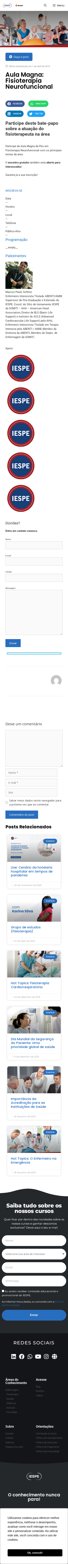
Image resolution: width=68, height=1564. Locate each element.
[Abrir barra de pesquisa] (45, 5)
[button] (15, 104)
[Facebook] (21, 1356)
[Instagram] (46, 1356)
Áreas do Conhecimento (16, 1381)
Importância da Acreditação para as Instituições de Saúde (28, 1103)
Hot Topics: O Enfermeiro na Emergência (33, 1160)
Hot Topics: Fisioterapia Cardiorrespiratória (30, 985)
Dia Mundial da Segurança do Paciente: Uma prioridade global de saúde (33, 1043)
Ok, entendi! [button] (35, 1552)
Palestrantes (15, 256)
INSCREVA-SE (13, 190)
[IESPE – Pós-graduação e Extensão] (13, 5)
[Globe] (54, 1356)
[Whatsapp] (30, 1356)
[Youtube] (38, 1356)
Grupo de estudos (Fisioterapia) (26, 929)
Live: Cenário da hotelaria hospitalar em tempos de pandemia (32, 871)
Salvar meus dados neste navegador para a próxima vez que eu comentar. (35, 802)
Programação (16, 239)
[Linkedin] (13, 1356)
